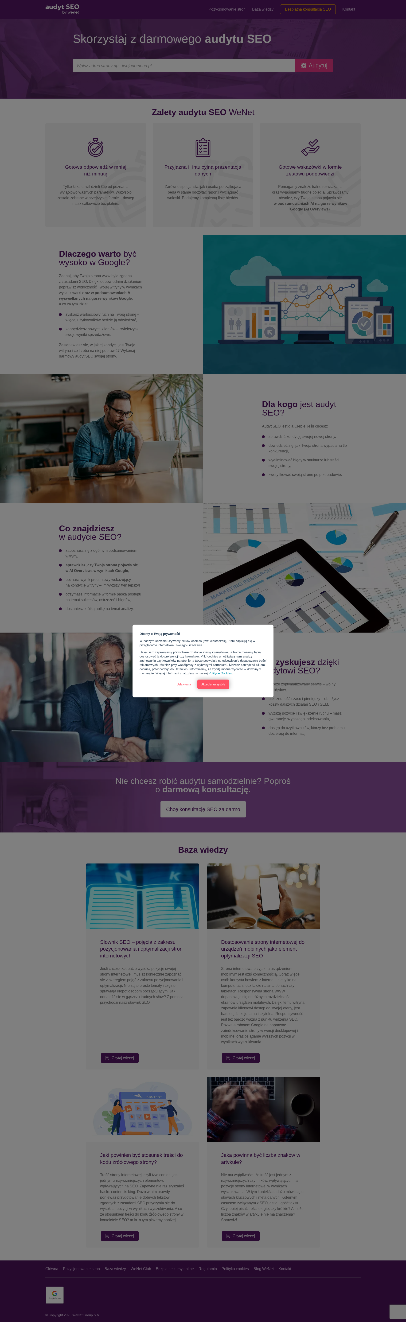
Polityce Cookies (220, 673)
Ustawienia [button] (184, 684)
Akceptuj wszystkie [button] (213, 684)
